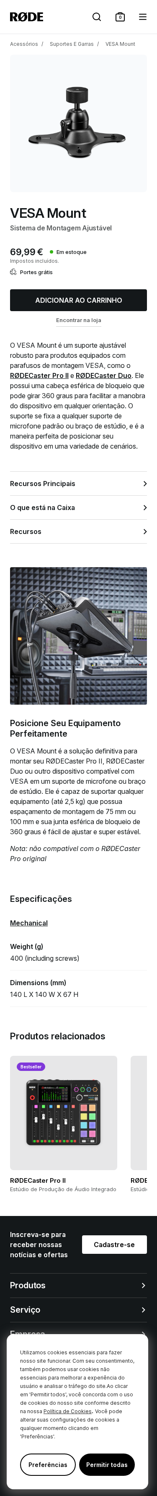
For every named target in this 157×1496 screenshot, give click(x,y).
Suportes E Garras (72, 44)
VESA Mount (120, 44)
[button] (120, 17)
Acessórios (24, 44)
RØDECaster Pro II (39, 375)
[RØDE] (26, 16)
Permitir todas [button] (107, 1464)
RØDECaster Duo (103, 375)
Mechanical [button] (29, 923)
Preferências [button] (47, 1464)
